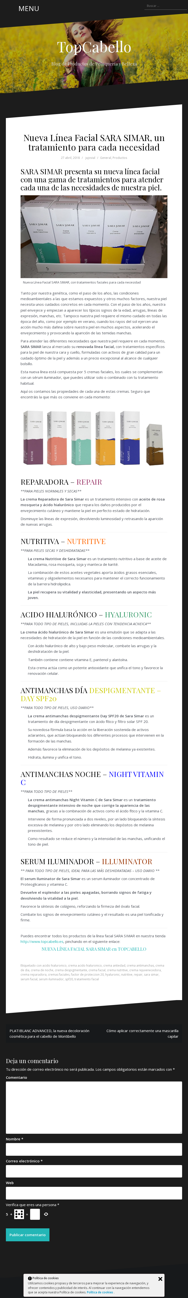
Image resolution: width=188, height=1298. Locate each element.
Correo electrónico (24, 1160)
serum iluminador (51, 979)
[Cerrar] (160, 1279)
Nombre (14, 1138)
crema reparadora (34, 974)
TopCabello (94, 46)
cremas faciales (59, 974)
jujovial (90, 158)
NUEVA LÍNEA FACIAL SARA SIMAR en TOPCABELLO (94, 949)
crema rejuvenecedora (145, 970)
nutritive (126, 974)
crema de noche (42, 970)
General (105, 158)
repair (138, 974)
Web (10, 1182)
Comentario (16, 1077)
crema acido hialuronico (85, 965)
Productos (120, 158)
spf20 (69, 979)
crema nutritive (117, 970)
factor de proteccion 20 (87, 974)
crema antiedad (114, 965)
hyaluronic (112, 974)
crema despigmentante (71, 970)
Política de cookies (100, 1292)
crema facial (97, 970)
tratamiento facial (86, 979)
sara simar (151, 974)
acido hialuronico (54, 965)
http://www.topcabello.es (42, 941)
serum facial (29, 979)
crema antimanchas (140, 965)
